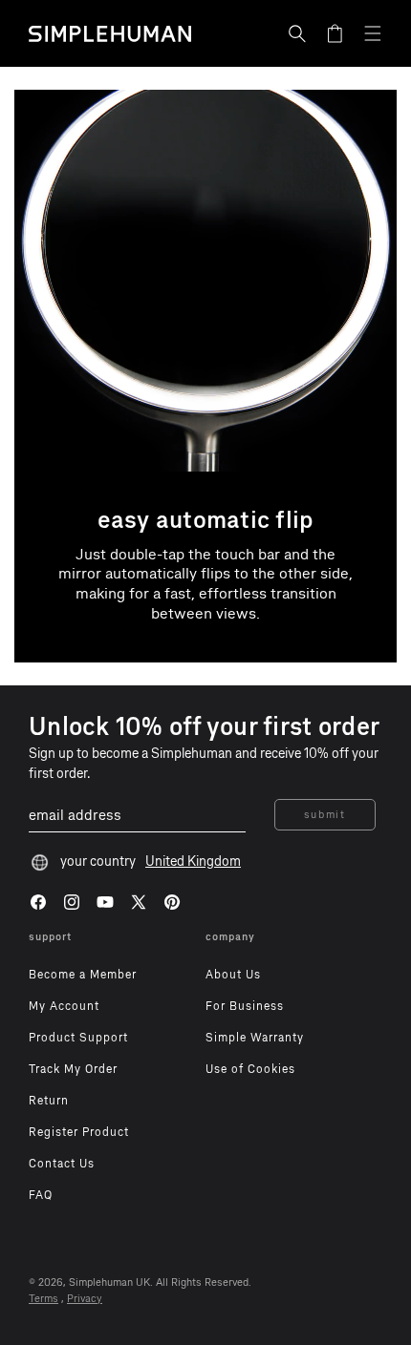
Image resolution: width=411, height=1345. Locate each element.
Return (49, 1100)
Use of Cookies (250, 1069)
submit (325, 815)
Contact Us (62, 1163)
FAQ (41, 1195)
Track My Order (73, 1069)
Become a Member (83, 974)
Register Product (79, 1132)
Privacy (84, 1298)
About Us (233, 974)
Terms (43, 1298)
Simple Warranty (255, 1037)
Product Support (78, 1037)
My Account (64, 1006)
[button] (297, 33)
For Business (245, 1006)
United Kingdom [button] (193, 861)
